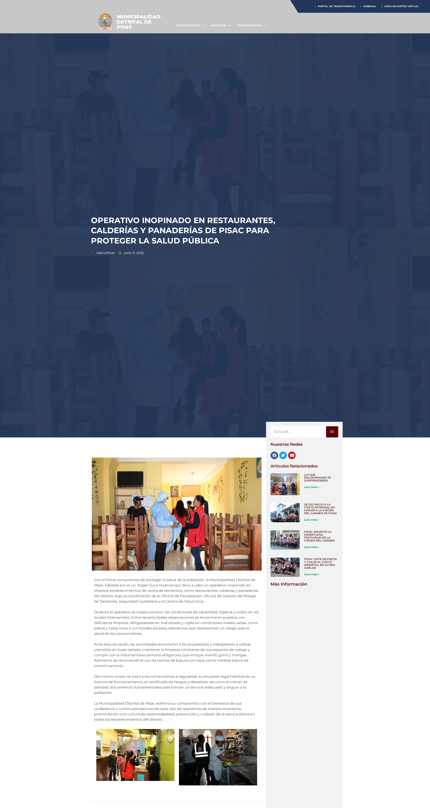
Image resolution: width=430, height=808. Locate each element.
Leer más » (311, 487)
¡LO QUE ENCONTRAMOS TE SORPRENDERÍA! (317, 477)
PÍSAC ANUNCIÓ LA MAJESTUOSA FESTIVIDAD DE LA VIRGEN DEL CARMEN (319, 536)
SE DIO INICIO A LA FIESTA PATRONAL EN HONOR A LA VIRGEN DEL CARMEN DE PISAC (320, 509)
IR (332, 432)
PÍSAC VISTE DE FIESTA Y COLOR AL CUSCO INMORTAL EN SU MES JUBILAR (320, 563)
